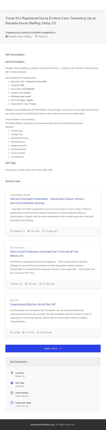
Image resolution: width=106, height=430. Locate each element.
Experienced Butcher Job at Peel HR (32, 304)
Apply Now (51, 348)
